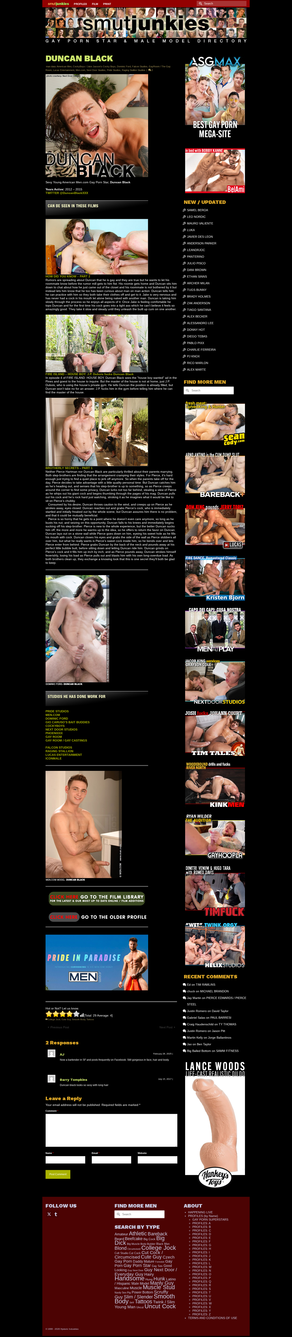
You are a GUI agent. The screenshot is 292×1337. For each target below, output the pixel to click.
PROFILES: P (201, 1278)
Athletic (138, 1233)
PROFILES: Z (201, 1314)
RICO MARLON (197, 363)
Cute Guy (66, 1019)
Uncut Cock (160, 1306)
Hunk (159, 1278)
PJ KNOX (193, 356)
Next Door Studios (96, 70)
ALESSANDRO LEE (200, 323)
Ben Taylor (204, 1044)
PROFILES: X (201, 1307)
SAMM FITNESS (227, 1051)
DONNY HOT (196, 329)
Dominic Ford (124, 66)
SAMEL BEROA (197, 210)
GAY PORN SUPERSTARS (210, 1219)
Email (95, 1153)
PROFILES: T (201, 1292)
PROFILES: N (201, 1270)
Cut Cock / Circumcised (139, 1255)
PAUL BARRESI (220, 1017)
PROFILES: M (201, 1267)
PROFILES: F (201, 1241)
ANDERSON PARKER (201, 243)
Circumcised (133, 1249)
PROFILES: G (201, 1245)
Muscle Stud (159, 1287)
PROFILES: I (201, 1252)
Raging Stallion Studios (133, 70)
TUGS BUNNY (196, 290)
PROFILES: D (201, 1234)
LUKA (191, 230)
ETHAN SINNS (197, 276)
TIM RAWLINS (205, 984)
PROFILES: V (201, 1299)
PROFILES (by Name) (203, 1216)
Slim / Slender (138, 1296)
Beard (119, 1239)
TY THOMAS (227, 1024)
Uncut (140, 1307)
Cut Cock (135, 1253)
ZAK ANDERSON (198, 303)
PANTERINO (195, 256)
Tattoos (90, 1019)
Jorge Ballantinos (219, 1037)
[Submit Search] (200, 3)
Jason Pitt (218, 1031)
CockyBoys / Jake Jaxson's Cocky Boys (94, 66)
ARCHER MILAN (198, 283)
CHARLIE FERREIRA (201, 349)
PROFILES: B (201, 1227)
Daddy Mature (143, 1261)
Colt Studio (121, 1253)
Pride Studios (114, 70)
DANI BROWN (196, 270)
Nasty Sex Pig (123, 1292)
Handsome (130, 1278)
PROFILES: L (201, 1263)
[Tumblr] (56, 1214)
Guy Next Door (135, 1270)
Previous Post (59, 1027)
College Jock (54, 1019)
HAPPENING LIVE (200, 1212)
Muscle (136, 1288)
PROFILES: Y (201, 1310)
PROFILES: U (201, 1296)
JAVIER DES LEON (200, 236)
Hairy (149, 1274)
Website (142, 1153)
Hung (149, 1279)
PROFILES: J (201, 1256)
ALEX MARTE (196, 369)
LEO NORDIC (196, 216)
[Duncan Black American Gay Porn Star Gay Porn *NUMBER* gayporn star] (97, 900)
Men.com (80, 70)
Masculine (122, 1288)
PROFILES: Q (201, 1281)
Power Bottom (142, 1292)
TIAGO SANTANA (199, 309)
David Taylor (220, 1011)
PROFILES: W (202, 1303)
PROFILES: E (201, 1237)
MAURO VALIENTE (200, 223)
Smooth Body (78, 1019)
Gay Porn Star (137, 1265)
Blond (121, 1248)
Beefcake (134, 1238)
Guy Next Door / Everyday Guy (146, 1272)
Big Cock (149, 1239)
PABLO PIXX (195, 343)
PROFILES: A (201, 1223)
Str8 (132, 1302)
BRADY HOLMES (199, 296)
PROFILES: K (201, 1259)
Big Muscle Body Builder (141, 1243)
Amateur (121, 1234)
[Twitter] (49, 1214)
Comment (52, 1111)
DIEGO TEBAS (197, 336)
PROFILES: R (201, 1285)
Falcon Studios (139, 66)
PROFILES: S (201, 1288)
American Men (64, 66)
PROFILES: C (201, 1230)
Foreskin (159, 1261)
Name (49, 1153)
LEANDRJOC (196, 250)
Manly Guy (162, 1283)
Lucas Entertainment (63, 70)
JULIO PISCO (196, 263)
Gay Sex (157, 1266)
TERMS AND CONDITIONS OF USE (212, 1318)
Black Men (163, 1243)
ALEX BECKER (197, 316)
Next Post (166, 1027)
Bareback (157, 1233)
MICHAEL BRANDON (214, 991)
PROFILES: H (201, 1248)
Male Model (140, 1283)
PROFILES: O (201, 1274)
